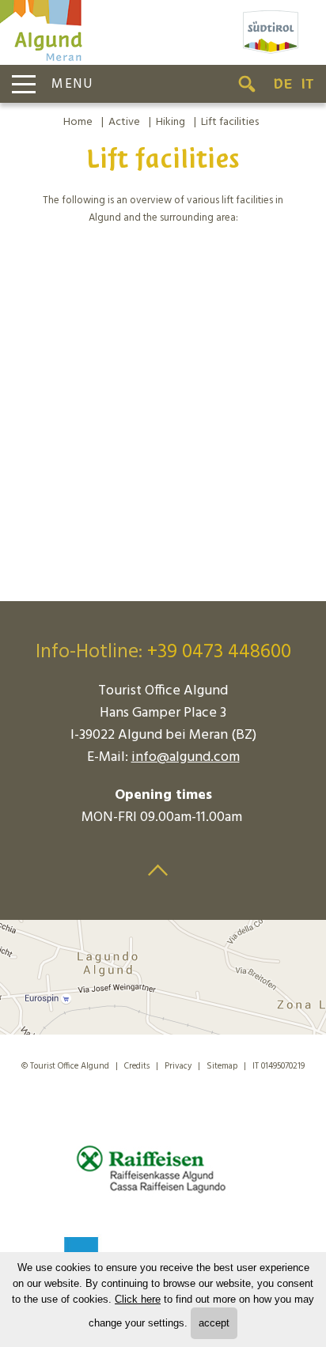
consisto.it (171, 1087)
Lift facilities (230, 122)
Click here (138, 1299)
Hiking (170, 122)
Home (78, 122)
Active (124, 122)
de (283, 83)
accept (214, 1323)
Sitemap (222, 1066)
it (307, 83)
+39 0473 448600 (219, 652)
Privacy (178, 1066)
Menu (72, 84)
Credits (137, 1066)
